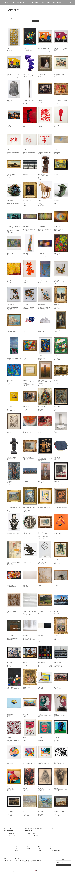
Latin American (60, 18)
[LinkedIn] (7, 860)
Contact (59, 2)
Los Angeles (53, 828)
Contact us (51, 846)
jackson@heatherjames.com (33, 835)
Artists (36, 2)
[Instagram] (4, 860)
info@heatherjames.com (10, 835)
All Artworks (35, 20)
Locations (39, 850)
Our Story (39, 846)
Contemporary (11, 18)
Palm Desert (6, 826)
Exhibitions (42, 2)
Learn (28, 850)
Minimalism (19, 20)
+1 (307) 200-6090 (32, 833)
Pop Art (52, 18)
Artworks (17, 848)
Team (39, 848)
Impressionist (11, 20)
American (26, 18)
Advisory (49, 2)
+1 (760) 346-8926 (10, 833)
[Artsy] (9, 860)
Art (32, 2)
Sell (27, 846)
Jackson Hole (28, 826)
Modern (32, 18)
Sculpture (46, 18)
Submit (63, 865)
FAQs (50, 848)
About (54, 2)
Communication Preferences (54, 850)
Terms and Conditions (59, 871)
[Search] (70, 2)
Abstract (39, 18)
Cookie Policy (68, 871)
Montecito (52, 830)
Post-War (19, 18)
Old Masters (27, 20)
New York (52, 826)
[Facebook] (5, 860)
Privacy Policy (50, 871)
